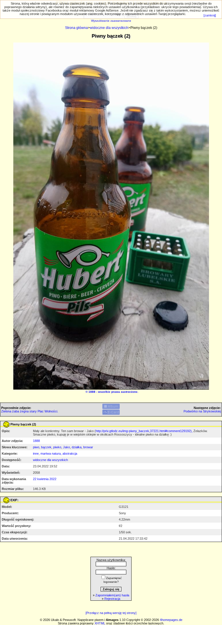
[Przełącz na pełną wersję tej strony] (111, 613)
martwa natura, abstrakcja (58, 453)
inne (36, 453)
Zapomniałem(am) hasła (112, 595)
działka (77, 447)
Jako (66, 447)
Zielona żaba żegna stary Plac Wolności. (29, 411)
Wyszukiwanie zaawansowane (111, 20)
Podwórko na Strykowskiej (202, 411)
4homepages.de (171, 620)
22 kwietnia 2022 (44, 479)
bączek (46, 447)
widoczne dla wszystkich (109, 28)
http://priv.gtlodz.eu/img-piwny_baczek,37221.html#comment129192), (144, 431)
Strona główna (76, 28)
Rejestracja (112, 598)
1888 (91, 391)
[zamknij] (210, 15)
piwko (57, 447)
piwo (36, 447)
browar (88, 447)
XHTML (100, 623)
